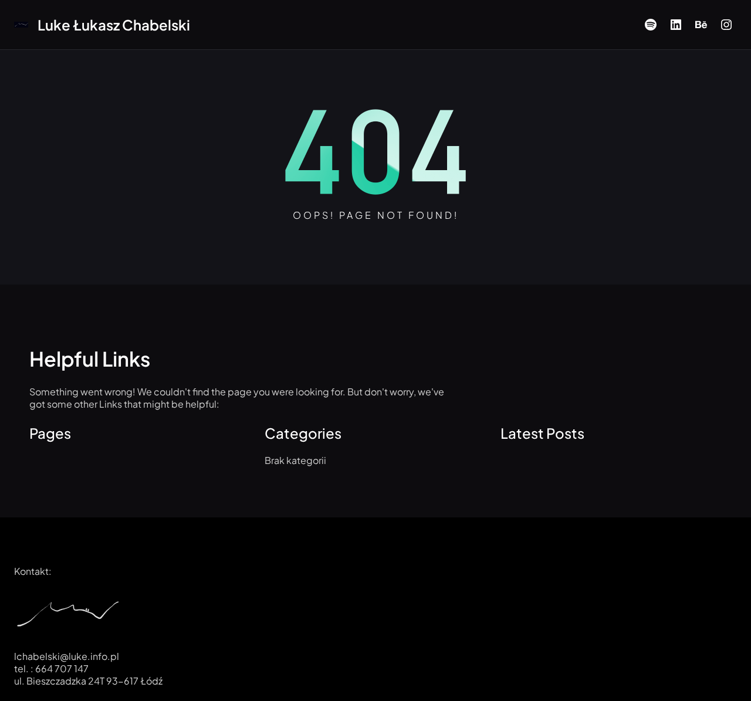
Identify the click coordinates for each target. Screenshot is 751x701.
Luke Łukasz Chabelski (114, 24)
